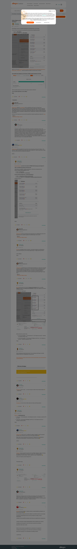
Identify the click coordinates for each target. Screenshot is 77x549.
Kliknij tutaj (44, 15)
